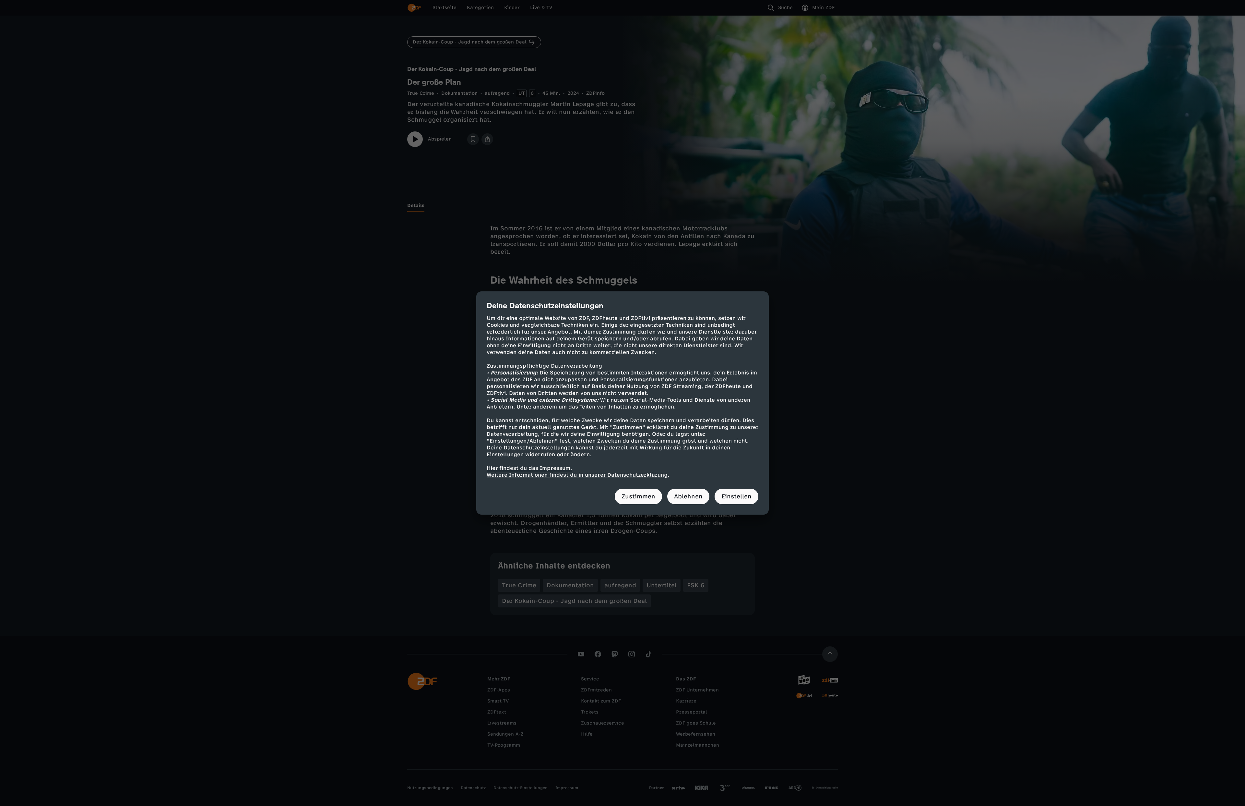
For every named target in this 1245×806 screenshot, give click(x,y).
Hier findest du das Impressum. (529, 468)
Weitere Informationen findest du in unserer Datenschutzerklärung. (578, 475)
